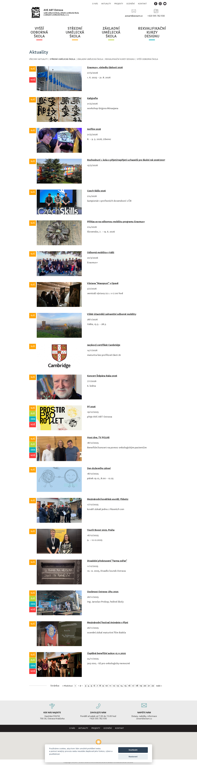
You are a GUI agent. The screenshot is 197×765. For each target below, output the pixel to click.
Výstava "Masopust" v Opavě (102, 283)
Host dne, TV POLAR (98, 437)
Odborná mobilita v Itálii (100, 252)
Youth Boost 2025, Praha (100, 530)
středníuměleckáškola (75, 32)
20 (145, 685)
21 (149, 685)
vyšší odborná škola (147, 59)
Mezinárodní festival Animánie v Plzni (107, 622)
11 (110, 685)
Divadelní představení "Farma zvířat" (107, 560)
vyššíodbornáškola (39, 32)
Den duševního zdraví (99, 468)
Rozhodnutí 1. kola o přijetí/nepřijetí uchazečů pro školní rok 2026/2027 (126, 160)
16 (129, 685)
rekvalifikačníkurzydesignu (152, 32)
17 (133, 685)
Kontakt (142, 3)
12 (114, 685)
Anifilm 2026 (94, 129)
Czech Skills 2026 (96, 190)
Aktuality (106, 3)
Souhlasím (133, 750)
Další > (159, 686)
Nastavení (133, 756)
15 (125, 685)
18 (137, 685)
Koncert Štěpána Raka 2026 (102, 375)
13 (118, 685)
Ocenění (130, 3)
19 (141, 685)
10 (106, 685)
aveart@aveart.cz (134, 15)
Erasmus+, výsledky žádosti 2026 (105, 67)
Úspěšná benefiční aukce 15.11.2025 (106, 653)
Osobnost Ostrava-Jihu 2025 (102, 591)
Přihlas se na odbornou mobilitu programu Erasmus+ (116, 221)
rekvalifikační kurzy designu (120, 59)
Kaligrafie (92, 98)
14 (121, 685)
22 (153, 685)
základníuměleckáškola (111, 32)
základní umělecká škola (90, 59)
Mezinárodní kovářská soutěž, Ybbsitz (107, 499)
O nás (95, 3)
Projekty (118, 3)
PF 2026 (91, 406)
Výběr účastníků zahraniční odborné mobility (111, 314)
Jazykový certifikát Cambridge (103, 345)
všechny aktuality (38, 59)
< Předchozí (67, 686)
